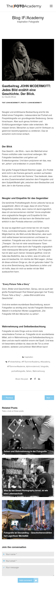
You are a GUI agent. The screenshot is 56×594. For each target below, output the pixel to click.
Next (48, 397)
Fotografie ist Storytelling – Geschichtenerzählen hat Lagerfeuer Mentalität (28, 534)
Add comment (25, 580)
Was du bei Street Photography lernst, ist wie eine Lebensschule (26, 492)
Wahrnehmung (39, 371)
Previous (9, 397)
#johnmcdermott (33, 366)
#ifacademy (45, 361)
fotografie (44, 366)
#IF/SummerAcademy (30, 361)
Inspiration (28, 357)
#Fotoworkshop (14, 361)
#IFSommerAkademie (16, 366)
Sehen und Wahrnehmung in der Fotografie (25, 451)
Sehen (29, 371)
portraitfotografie (18, 371)
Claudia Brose (10, 96)
